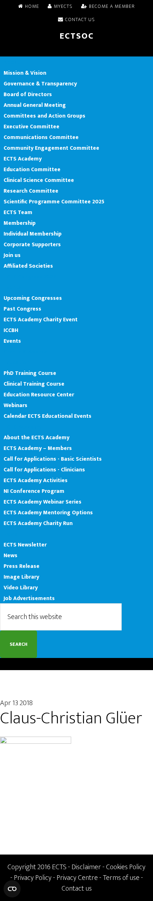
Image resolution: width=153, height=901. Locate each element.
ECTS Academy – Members (38, 448)
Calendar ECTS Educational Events (47, 416)
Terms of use (121, 878)
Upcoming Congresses (33, 298)
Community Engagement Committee (51, 148)
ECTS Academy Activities (36, 480)
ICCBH (11, 330)
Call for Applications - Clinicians (44, 469)
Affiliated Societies (28, 266)
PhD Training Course (30, 373)
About (12, 62)
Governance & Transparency (40, 83)
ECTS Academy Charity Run (38, 523)
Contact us (77, 888)
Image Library (21, 576)
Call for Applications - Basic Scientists (53, 459)
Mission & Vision (25, 73)
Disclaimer (86, 867)
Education (17, 362)
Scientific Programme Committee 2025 (54, 201)
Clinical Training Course (34, 383)
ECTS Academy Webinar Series (42, 501)
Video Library (21, 587)
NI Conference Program (34, 491)
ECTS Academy (23, 158)
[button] (76, 51)
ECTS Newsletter (25, 544)
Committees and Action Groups (44, 115)
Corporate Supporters (32, 244)
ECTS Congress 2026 (30, 276)
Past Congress (22, 308)
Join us (12, 255)
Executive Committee (31, 126)
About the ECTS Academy (36, 437)
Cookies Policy (126, 867)
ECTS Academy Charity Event (41, 319)
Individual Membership (33, 233)
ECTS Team (18, 212)
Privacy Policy (33, 878)
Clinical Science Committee (39, 180)
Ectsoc (76, 36)
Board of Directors (28, 94)
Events (12, 287)
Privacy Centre (77, 878)
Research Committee (31, 190)
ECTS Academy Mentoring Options (48, 512)
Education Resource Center (39, 394)
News (10, 534)
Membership (20, 223)
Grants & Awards (25, 351)
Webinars (15, 405)
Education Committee (32, 169)
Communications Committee (41, 137)
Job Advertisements (29, 598)
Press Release (21, 566)
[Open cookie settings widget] (12, 888)
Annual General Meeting (35, 105)
